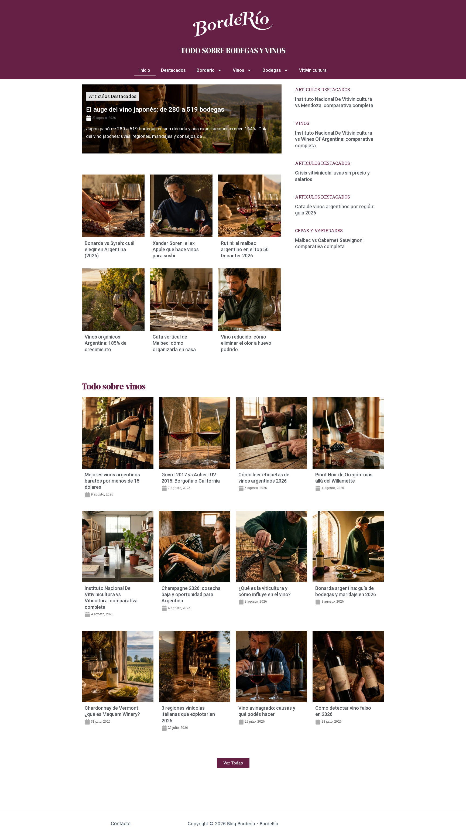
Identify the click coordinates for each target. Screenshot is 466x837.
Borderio (206, 70)
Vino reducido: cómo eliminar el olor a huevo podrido (246, 343)
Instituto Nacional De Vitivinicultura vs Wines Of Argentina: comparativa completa (334, 139)
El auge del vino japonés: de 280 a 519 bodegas (155, 109)
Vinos (238, 70)
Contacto (121, 823)
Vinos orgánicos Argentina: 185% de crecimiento (105, 343)
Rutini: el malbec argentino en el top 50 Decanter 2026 (245, 249)
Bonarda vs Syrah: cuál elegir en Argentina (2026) (109, 249)
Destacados (173, 70)
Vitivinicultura (313, 70)
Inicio (144, 70)
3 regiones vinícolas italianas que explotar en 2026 (188, 714)
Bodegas (271, 70)
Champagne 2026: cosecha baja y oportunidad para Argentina (191, 594)
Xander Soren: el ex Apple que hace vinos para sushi (176, 249)
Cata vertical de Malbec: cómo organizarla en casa (174, 343)
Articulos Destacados (112, 96)
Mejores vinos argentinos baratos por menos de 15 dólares (112, 481)
